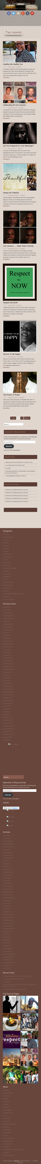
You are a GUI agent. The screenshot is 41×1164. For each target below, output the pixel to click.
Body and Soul (8, 537)
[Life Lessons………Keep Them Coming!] (20, 227)
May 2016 (7, 652)
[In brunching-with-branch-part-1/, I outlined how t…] (11, 1022)
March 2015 (7, 683)
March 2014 (7, 717)
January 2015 (8, 689)
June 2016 (7, 649)
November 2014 (9, 695)
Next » (27, 418)
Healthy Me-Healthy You (13, 64)
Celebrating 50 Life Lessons (14, 105)
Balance (6, 534)
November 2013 (9, 728)
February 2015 (8, 686)
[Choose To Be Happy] (20, 336)
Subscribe (9, 446)
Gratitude (7, 565)
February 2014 (8, 720)
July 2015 (7, 675)
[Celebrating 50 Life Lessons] (20, 92)
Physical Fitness (9, 582)
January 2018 (8, 627)
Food (5, 560)
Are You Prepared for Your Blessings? (18, 146)
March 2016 (7, 655)
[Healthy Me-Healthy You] (20, 51)
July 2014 (7, 706)
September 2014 (9, 700)
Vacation (6, 596)
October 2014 (8, 697)
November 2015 (9, 663)
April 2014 (7, 714)
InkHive (17, 1161)
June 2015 (7, 678)
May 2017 (7, 635)
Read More (6, 77)
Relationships (8, 585)
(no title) (8, 468)
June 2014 (7, 709)
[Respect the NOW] (20, 282)
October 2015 (8, 666)
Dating (6, 543)
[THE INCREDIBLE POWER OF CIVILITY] (11, 1039)
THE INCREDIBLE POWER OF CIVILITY (16, 476)
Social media (8, 588)
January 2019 (8, 613)
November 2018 (9, 615)
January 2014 (8, 723)
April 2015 (7, 680)
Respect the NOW (10, 303)
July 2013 (7, 740)
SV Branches (9, 510)
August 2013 (8, 737)
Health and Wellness (10, 568)
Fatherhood (7, 554)
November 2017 (9, 630)
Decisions (7, 545)
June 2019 (7, 610)
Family (6, 548)
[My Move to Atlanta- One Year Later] (11, 1057)
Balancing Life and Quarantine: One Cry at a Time (19, 462)
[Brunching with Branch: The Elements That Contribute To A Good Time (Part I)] (29, 1022)
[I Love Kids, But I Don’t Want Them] (29, 1004)
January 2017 (8, 641)
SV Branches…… (20, 4)
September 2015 (9, 669)
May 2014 (7, 712)
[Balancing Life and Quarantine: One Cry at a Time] (11, 1004)
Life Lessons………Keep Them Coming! (18, 246)
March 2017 (7, 638)
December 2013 (9, 726)
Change (6, 540)
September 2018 (9, 618)
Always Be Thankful (11, 193)
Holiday (6, 571)
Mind (5, 579)
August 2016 (8, 647)
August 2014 (8, 703)
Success (6, 591)
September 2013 (9, 734)
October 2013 (8, 731)
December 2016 (9, 644)
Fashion (6, 551)
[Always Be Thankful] (20, 177)
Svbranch (19, 66)
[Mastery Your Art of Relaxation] (11, 1074)
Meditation (7, 577)
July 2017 (7, 632)
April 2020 (7, 607)
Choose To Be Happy (11, 354)
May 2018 (7, 621)
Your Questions (8, 599)
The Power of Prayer (11, 395)
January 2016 (8, 661)
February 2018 (8, 624)
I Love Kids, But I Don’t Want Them (15, 465)
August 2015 (8, 672)
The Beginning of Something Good (14, 593)
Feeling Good (8, 557)
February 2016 (8, 658)
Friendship (7, 562)
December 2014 (9, 692)
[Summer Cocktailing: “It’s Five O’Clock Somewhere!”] (29, 1074)
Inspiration (7, 574)
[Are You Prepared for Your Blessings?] (20, 133)
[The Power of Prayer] (20, 382)
